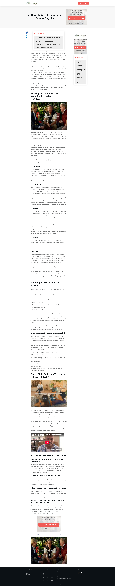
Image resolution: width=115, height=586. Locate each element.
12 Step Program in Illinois (48, 580)
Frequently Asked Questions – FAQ (44, 47)
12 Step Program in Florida (48, 577)
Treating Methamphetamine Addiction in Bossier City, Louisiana (48, 38)
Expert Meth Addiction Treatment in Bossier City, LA (48, 44)
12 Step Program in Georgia (48, 578)
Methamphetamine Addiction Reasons (45, 41)
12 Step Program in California (46, 572)
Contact (28, 574)
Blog (27, 573)
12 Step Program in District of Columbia (48, 575)
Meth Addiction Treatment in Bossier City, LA (44, 16)
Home (27, 571)
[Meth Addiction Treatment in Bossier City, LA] (49, 550)
